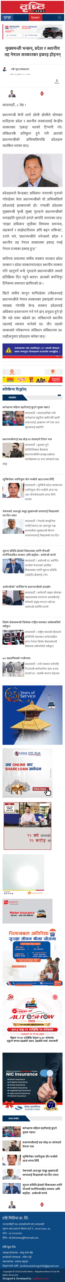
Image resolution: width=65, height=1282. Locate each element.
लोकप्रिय (12, 398)
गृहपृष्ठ (7, 17)
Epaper (35, 17)
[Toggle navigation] (59, 17)
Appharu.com (41, 1278)
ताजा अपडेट (13, 1118)
